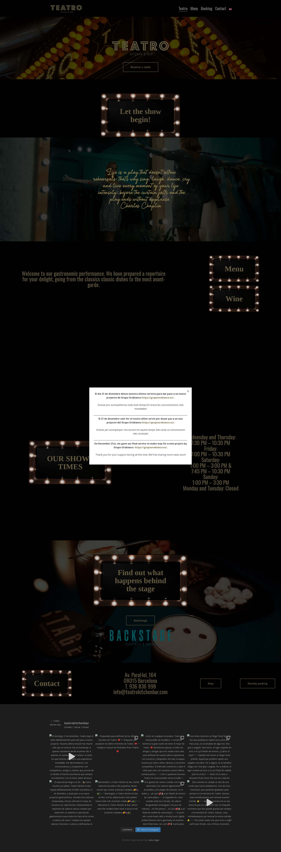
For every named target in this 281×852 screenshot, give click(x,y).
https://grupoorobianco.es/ (158, 397)
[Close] (188, 391)
